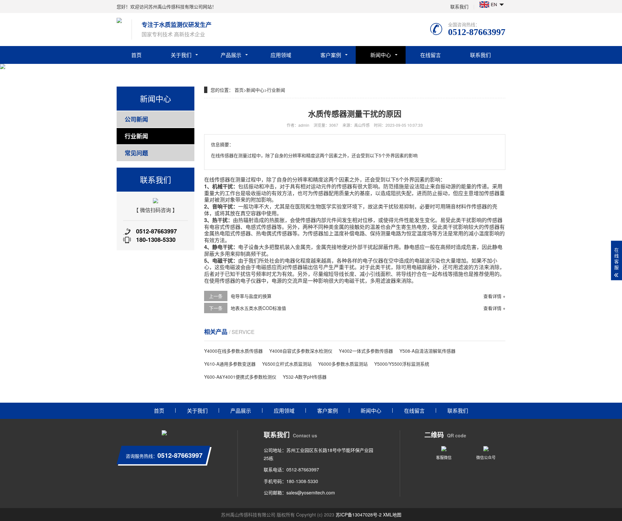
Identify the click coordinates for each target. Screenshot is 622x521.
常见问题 (136, 153)
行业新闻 (136, 136)
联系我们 (459, 6)
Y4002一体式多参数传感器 (366, 351)
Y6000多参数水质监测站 (343, 364)
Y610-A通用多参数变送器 (230, 364)
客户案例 (330, 55)
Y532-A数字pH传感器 (305, 376)
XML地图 (392, 514)
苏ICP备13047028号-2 (359, 514)
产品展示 (231, 55)
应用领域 (281, 55)
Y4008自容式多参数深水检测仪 (300, 351)
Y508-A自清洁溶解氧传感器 (427, 351)
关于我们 (181, 55)
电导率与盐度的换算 (251, 296)
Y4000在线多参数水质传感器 (233, 351)
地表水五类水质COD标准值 (258, 308)
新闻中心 (380, 55)
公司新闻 (136, 119)
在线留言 (430, 55)
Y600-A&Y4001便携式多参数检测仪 (240, 376)
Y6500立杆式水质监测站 (287, 364)
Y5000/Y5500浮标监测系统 (401, 364)
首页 (136, 55)
